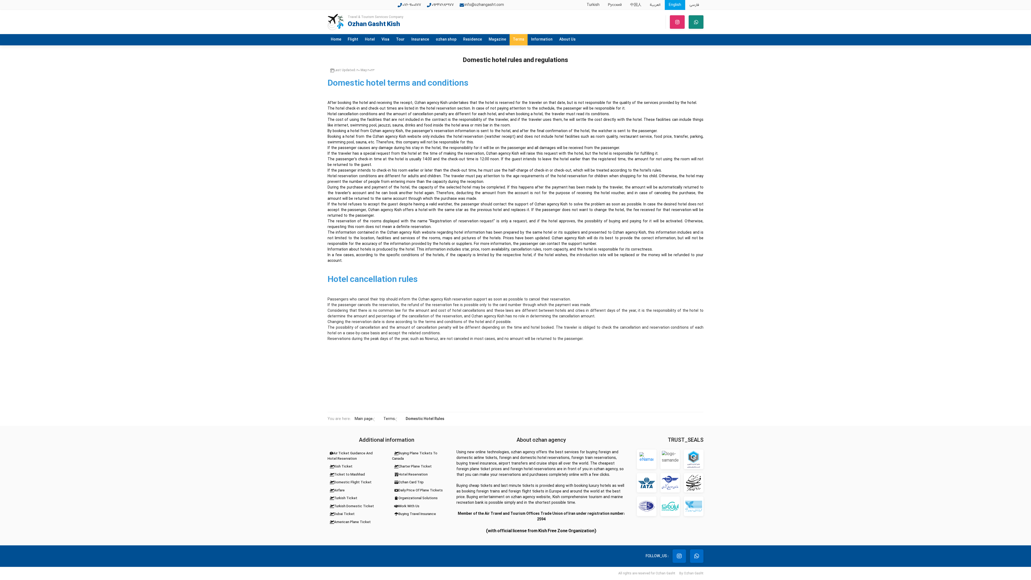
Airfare (339, 490)
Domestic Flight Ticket (353, 482)
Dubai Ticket (344, 514)
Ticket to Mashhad (349, 474)
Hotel (370, 39)
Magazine (497, 39)
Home (336, 39)
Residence (472, 39)
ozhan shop (446, 39)
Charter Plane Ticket (415, 466)
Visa (385, 39)
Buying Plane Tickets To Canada (414, 456)
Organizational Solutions (418, 498)
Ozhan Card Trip (411, 482)
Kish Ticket (343, 466)
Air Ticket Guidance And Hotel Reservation (350, 456)
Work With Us (408, 506)
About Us (567, 39)
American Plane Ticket (352, 522)
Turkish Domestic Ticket (354, 506)
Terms (518, 39)
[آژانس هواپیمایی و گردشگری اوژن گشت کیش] (336, 22)
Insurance (420, 39)
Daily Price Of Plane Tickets (420, 490)
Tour (400, 39)
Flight (353, 39)
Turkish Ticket (345, 498)
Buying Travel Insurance (417, 514)
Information (542, 39)
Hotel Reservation (413, 474)
